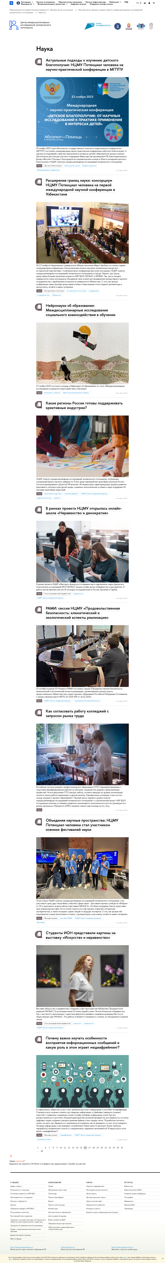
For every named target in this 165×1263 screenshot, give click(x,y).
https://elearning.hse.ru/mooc (122, 1247)
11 (65, 1147)
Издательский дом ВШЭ (133, 1190)
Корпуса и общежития (18, 1201)
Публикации (128, 1208)
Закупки (13, 1205)
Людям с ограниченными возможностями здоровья (25, 1230)
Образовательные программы (70, 2)
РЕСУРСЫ (128, 1182)
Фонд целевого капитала (19, 1212)
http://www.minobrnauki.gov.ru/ (21, 1247)
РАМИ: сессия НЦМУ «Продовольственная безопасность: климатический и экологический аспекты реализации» (83, 613)
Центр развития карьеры (57, 1216)
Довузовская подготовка (57, 1190)
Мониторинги (91, 1194)
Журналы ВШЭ (129, 1205)
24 (118, 1147)
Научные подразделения (95, 1186)
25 (122, 1147)
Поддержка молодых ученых (101, 4)
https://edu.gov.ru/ (68, 1247)
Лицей (50, 1186)
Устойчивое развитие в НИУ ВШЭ (22, 1194)
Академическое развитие (95, 1205)
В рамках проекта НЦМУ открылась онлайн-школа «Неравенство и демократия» (84, 510)
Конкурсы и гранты (93, 1208)
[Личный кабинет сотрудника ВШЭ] (149, 3)
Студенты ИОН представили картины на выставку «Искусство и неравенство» (81, 935)
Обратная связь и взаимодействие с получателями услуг (61, 1228)
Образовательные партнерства (59, 1223)
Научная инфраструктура (95, 2)
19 (98, 1147)
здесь (125, 1257)
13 (73, 1147)
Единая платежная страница (20, 1235)
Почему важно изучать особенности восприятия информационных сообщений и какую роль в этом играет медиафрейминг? (83, 1042)
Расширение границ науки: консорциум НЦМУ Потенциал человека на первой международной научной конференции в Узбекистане (80, 187)
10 (61, 1147)
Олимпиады (52, 1194)
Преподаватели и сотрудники (21, 1197)
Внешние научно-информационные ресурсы (102, 1212)
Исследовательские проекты (97, 1190)
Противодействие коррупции (21, 1216)
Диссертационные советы (96, 1197)
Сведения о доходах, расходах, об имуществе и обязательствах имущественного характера (28, 1221)
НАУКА (89, 1182)
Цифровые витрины (78, 4)
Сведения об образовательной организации (26, 1225)
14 (77, 1147)
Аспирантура (53, 1208)
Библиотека (128, 1186)
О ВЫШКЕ (14, 1182)
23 (114, 1147)
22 (110, 1147)
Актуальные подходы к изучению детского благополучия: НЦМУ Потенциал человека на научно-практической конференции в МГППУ (84, 64)
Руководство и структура (19, 1190)
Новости (42, 12)
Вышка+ (51, 1201)
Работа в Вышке (16, 1239)
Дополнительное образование (59, 1212)
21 (106, 1147)
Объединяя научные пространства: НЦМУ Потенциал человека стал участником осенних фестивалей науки (82, 825)
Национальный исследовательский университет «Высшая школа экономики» (42, 10)
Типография (128, 1197)
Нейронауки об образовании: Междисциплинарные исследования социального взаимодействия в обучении (80, 310)
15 (81, 1147)
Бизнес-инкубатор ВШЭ (56, 1220)
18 (94, 1147)
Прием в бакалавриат (56, 1197)
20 (102, 1147)
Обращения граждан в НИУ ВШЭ (22, 1208)
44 (42, 1151)
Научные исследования (45, 2)
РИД (126, 2)
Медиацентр (128, 1201)
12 (69, 1147)
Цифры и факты (16, 1186)
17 (89, 1147)
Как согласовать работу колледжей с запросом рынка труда (77, 713)
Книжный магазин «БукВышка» (135, 1194)
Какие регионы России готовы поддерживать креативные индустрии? (84, 405)
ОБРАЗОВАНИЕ (54, 1182)
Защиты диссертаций (94, 1201)
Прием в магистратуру (56, 1205)
